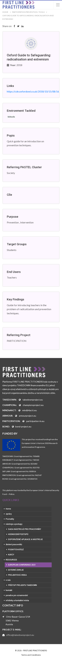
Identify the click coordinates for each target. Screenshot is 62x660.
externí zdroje (16, 570)
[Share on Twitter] (18, 26)
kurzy (11, 555)
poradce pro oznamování (17, 595)
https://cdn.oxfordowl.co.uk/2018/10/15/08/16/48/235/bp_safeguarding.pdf (31, 91)
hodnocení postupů (18, 534)
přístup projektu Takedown (22, 585)
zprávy (9, 514)
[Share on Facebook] (14, 26)
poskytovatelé (16, 549)
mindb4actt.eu (29, 410)
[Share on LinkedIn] (22, 26)
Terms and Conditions (31, 655)
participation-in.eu (35, 421)
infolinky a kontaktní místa (17, 600)
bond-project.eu (23, 426)
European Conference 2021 (22, 565)
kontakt (9, 590)
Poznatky (10, 519)
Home (8, 509)
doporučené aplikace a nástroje (25, 539)
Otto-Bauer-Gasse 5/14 (18, 616)
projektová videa (17, 575)
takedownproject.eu (33, 399)
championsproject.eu (33, 405)
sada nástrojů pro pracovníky (24, 529)
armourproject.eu (27, 415)
